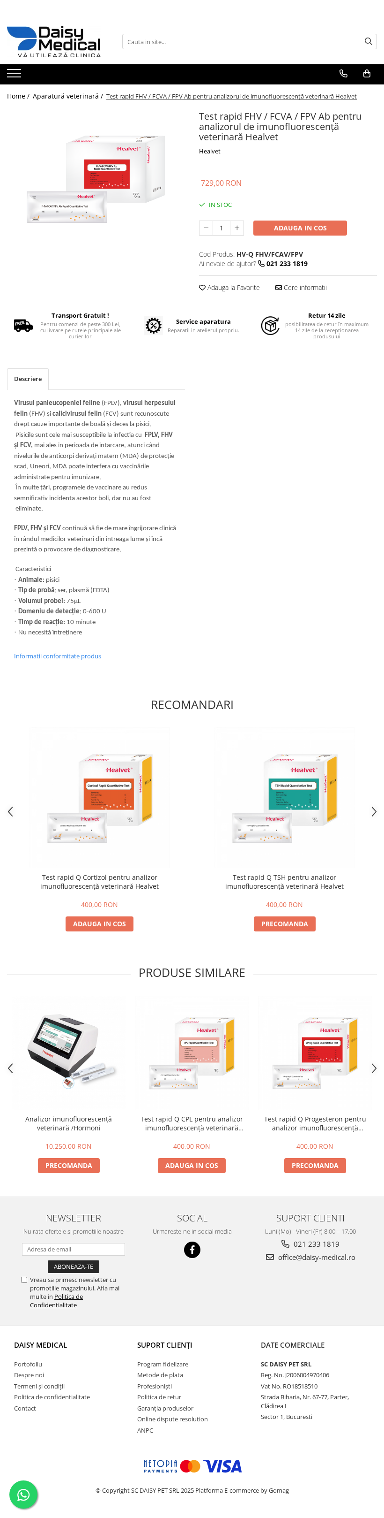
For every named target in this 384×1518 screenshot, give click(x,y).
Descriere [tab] (28, 378)
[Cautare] (368, 41)
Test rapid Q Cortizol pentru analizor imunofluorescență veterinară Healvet (99, 882)
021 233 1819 (316, 1244)
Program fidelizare (162, 1364)
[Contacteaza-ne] (343, 73)
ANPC (145, 1430)
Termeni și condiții (39, 1386)
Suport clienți (164, 1345)
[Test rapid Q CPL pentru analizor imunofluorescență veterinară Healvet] (192, 1053)
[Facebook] (192, 1250)
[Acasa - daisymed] (54, 41)
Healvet (210, 151)
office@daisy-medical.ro (315, 1257)
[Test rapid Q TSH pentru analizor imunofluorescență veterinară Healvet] (284, 797)
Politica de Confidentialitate (56, 1300)
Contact (25, 1408)
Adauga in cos (300, 227)
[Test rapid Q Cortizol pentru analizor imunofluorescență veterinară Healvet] (100, 797)
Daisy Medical (40, 1345)
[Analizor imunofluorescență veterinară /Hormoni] (69, 1053)
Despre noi (29, 1375)
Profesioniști (154, 1386)
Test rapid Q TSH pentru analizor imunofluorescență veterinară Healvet (284, 882)
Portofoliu (28, 1364)
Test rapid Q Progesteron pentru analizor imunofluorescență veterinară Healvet (315, 1123)
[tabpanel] (96, 179)
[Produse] (15, 76)
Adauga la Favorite (233, 287)
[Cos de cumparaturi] (367, 73)
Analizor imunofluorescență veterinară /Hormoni (68, 1123)
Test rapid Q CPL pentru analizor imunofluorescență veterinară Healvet (191, 1123)
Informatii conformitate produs (57, 656)
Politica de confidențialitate (52, 1397)
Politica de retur (159, 1397)
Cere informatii (304, 287)
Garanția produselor (165, 1408)
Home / (19, 96)
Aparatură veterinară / (69, 96)
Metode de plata (160, 1375)
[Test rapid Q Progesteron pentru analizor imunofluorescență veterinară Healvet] (315, 1053)
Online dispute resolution (172, 1419)
